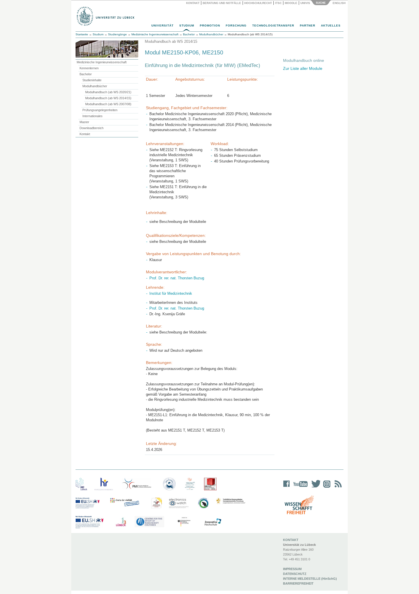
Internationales (92, 116)
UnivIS (305, 3)
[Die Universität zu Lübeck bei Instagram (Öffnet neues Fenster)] (325, 487)
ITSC (278, 3)
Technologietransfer (273, 25)
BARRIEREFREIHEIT (298, 583)
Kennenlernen (89, 68)
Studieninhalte (91, 80)
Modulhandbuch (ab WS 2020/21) (108, 92)
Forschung (236, 25)
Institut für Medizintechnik (170, 293)
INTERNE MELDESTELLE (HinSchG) (310, 578)
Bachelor (86, 74)
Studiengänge (117, 34)
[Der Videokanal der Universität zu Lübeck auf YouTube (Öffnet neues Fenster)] (299, 487)
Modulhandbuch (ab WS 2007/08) (108, 104)
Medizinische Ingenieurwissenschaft (102, 62)
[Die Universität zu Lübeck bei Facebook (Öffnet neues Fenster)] (286, 487)
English (339, 3)
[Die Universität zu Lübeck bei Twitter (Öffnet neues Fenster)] (314, 487)
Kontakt (193, 3)
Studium (186, 25)
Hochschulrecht (258, 3)
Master (84, 122)
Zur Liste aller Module (302, 68)
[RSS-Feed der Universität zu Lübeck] (337, 487)
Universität (162, 25)
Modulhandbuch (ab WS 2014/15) (108, 98)
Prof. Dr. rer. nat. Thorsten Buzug (176, 278)
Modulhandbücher (94, 86)
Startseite (82, 34)
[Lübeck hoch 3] (121, 522)
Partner (307, 25)
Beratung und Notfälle (222, 3)
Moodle (291, 3)
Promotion (210, 25)
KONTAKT (290, 540)
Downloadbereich (91, 128)
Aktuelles (331, 25)
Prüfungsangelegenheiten (99, 110)
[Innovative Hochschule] (212, 522)
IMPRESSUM (292, 569)
